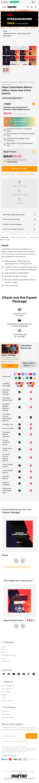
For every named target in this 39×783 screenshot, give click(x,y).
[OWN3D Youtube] (14, 674)
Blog (3, 646)
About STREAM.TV (8, 686)
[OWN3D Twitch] (29, 674)
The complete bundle (19, 237)
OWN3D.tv (6, 712)
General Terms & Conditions (25, 779)
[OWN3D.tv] (19, 776)
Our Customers (7, 689)
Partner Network (8, 701)
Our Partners (6, 692)
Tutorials (5, 649)
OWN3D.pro (6, 714)
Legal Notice (8, 779)
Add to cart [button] (21, 169)
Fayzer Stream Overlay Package (18, 620)
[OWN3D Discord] (24, 674)
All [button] (5, 7)
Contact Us (6, 661)
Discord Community (9, 655)
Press (4, 698)
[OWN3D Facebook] (9, 674)
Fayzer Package (8, 355)
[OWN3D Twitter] (4, 674)
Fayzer (5, 555)
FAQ (3, 658)
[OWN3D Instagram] (19, 674)
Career (4, 695)
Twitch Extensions (8, 717)
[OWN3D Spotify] (34, 674)
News (4, 652)
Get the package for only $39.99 (17, 567)
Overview (4, 237)
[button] (6, 69)
